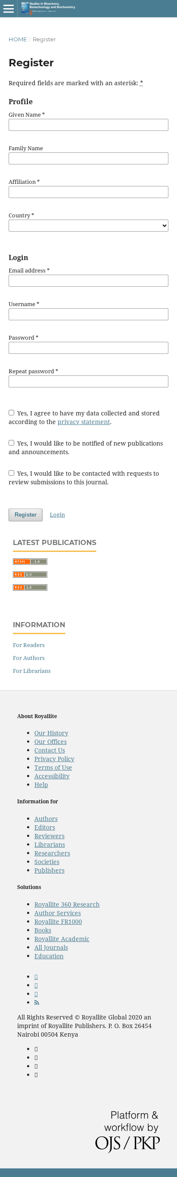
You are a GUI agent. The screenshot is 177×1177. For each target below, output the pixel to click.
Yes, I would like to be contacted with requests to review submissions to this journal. (84, 477)
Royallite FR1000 (58, 921)
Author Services (57, 913)
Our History (51, 733)
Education (49, 956)
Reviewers (49, 836)
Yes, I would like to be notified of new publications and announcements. (86, 447)
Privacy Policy (54, 759)
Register (26, 514)
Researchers (52, 853)
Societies (46, 862)
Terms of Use (53, 767)
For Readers (29, 645)
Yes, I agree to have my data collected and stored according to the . (84, 417)
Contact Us (49, 750)
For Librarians (32, 671)
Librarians (49, 844)
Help (41, 785)
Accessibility (52, 776)
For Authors (29, 658)
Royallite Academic (61, 939)
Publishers (49, 870)
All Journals (51, 947)
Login (57, 514)
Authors (46, 819)
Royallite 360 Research (67, 904)
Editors (44, 827)
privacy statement (84, 422)
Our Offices (50, 741)
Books (42, 930)
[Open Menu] (8, 8)
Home (18, 39)
